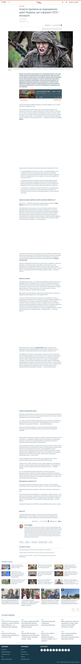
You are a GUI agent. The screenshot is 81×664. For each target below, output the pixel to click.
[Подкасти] (63, 2)
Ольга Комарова (22, 19)
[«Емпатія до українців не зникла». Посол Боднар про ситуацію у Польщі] (6, 566)
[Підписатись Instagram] (54, 650)
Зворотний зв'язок (25, 659)
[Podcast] (65, 650)
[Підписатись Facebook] (41, 650)
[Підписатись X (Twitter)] (48, 650)
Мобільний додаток (6, 651)
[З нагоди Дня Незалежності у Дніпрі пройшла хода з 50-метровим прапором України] (70, 594)
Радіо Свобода (42, 93)
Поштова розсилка (6, 654)
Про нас (23, 649)
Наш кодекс (23, 651)
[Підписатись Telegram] (59, 650)
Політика (21, 6)
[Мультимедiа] (66, 2)
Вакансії (23, 656)
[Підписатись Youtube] (50, 650)
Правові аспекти (24, 654)
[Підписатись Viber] (56, 650)
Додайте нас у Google (73, 2)
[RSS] (63, 650)
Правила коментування (7, 659)
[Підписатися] (69, 650)
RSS (2, 656)
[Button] (48, 25)
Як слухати (4, 649)
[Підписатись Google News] (44, 650)
